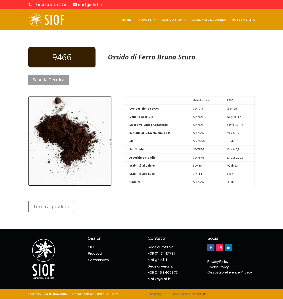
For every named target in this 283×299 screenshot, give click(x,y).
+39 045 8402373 (163, 272)
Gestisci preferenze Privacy (229, 272)
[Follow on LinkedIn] (228, 247)
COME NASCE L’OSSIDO (209, 19)
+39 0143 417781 (161, 253)
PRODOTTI (144, 19)
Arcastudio (200, 294)
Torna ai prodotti (51, 206)
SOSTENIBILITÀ (243, 19)
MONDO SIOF (172, 19)
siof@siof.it (157, 260)
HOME (126, 19)
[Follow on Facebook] (210, 247)
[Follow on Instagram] (219, 247)
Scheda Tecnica (48, 80)
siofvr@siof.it (159, 279)
